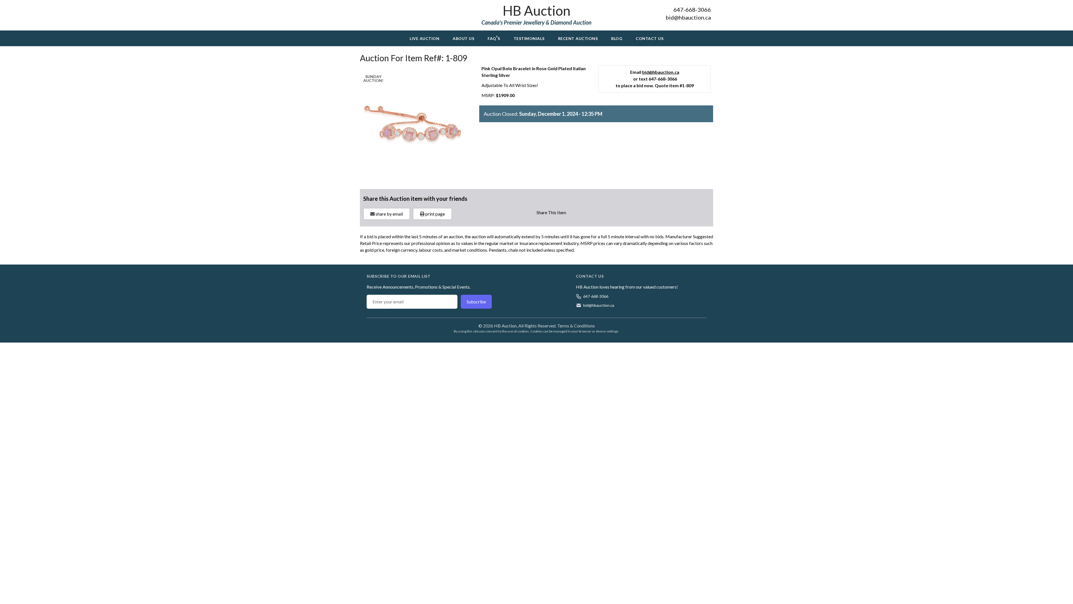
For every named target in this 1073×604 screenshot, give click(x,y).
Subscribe (476, 301)
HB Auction (536, 10)
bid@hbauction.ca (688, 17)
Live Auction (424, 37)
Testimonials (529, 37)
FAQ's (494, 37)
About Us (463, 37)
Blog (616, 37)
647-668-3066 (692, 9)
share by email (389, 213)
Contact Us (649, 37)
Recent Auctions (578, 37)
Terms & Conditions (576, 325)
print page (434, 213)
